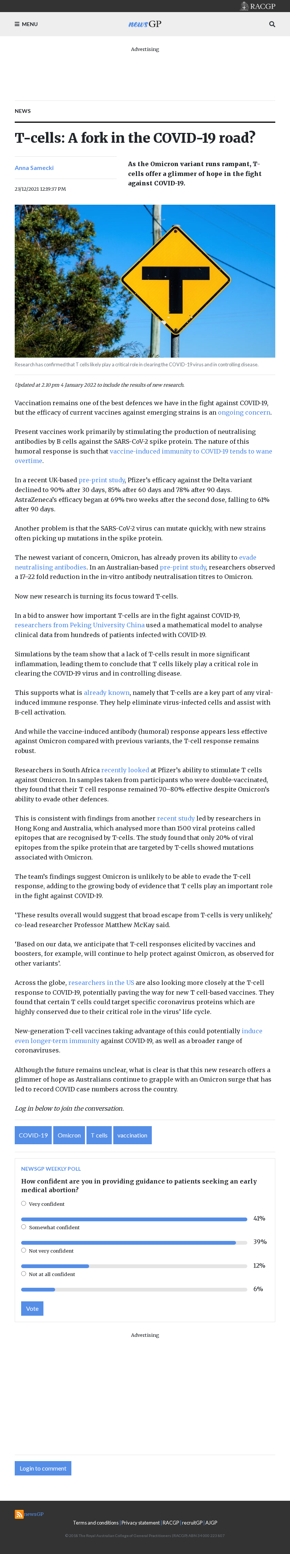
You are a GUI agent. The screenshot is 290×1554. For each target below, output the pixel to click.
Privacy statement (141, 1523)
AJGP (211, 1523)
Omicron (69, 1135)
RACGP (171, 1523)
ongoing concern (244, 412)
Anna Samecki (34, 167)
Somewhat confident (54, 1227)
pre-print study (102, 480)
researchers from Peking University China (80, 625)
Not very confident (51, 1251)
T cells (99, 1135)
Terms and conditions (96, 1523)
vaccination (132, 1135)
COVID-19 (33, 1135)
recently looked (125, 770)
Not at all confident (52, 1274)
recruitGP (192, 1523)
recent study (176, 818)
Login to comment (43, 1468)
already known (107, 692)
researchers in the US (101, 982)
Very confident (47, 1204)
